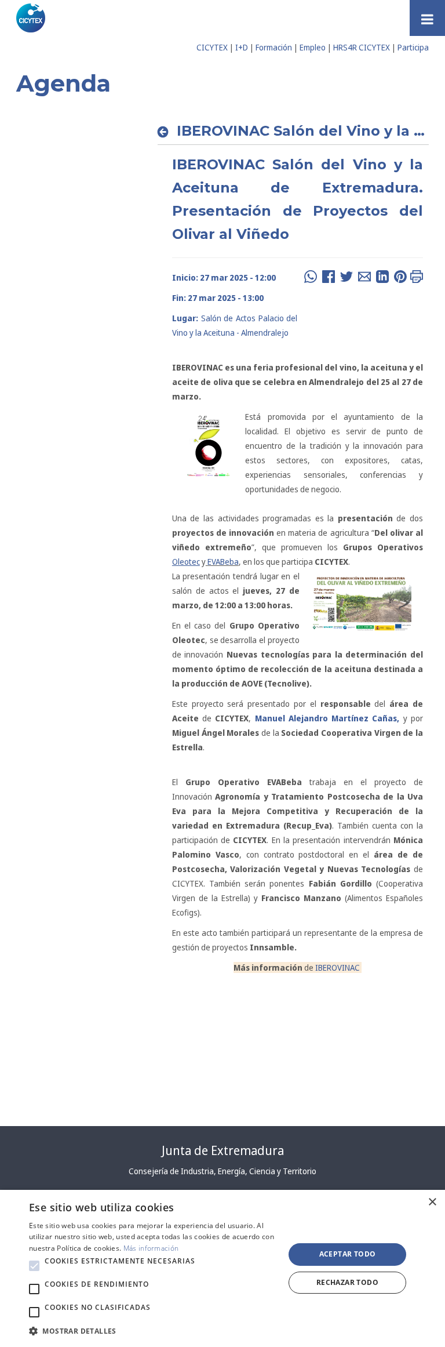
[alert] (222, 1268)
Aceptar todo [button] (347, 1254)
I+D (241, 47)
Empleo (313, 47)
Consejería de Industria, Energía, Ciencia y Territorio (222, 1171)
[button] (34, 1265)
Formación (274, 47)
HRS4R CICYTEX (361, 47)
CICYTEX (212, 47)
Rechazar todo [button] (347, 1282)
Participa (413, 47)
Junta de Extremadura (223, 1150)
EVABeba (223, 561)
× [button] (432, 1202)
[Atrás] (166, 131)
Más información (151, 1248)
